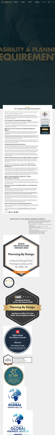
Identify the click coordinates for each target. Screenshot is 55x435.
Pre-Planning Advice (30, 2)
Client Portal (49, 2)
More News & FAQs (45, 125)
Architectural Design (15, 2)
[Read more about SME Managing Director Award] (22, 306)
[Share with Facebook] (9, 212)
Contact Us (45, 129)
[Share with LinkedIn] (16, 212)
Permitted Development (37, 2)
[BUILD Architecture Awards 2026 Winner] (21, 255)
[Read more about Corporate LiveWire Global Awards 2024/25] (18, 424)
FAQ (28, 107)
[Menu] (53, 2)
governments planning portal (9, 196)
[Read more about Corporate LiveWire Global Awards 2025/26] (14, 398)
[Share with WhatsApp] (12, 212)
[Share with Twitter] (11, 212)
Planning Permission (23, 2)
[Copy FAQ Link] (18, 212)
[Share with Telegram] (14, 212)
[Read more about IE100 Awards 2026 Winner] (8, 282)
